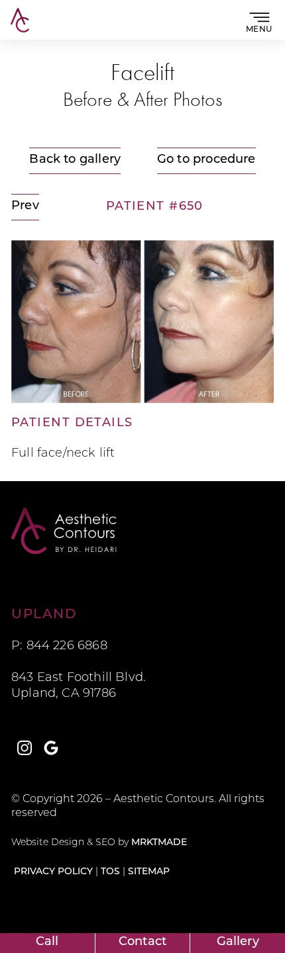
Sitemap (149, 872)
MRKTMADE (159, 843)
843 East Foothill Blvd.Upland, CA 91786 (78, 686)
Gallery (238, 942)
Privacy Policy (53, 872)
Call (47, 942)
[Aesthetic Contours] (142, 531)
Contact (142, 942)
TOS (110, 872)
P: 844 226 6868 (59, 647)
